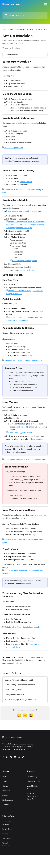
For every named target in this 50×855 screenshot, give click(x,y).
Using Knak (20, 29)
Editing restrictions (27, 270)
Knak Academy (7, 800)
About (4, 781)
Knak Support (21, 427)
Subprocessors (7, 838)
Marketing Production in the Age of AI (33, 796)
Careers (5, 786)
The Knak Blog (32, 777)
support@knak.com (14, 663)
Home (4, 777)
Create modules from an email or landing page (24, 211)
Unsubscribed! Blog (33, 781)
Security (5, 834)
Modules (30, 29)
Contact (5, 795)
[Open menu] (45, 4)
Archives (5, 805)
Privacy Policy (7, 829)
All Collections (7, 29)
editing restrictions (37, 439)
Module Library (26, 182)
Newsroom (6, 791)
